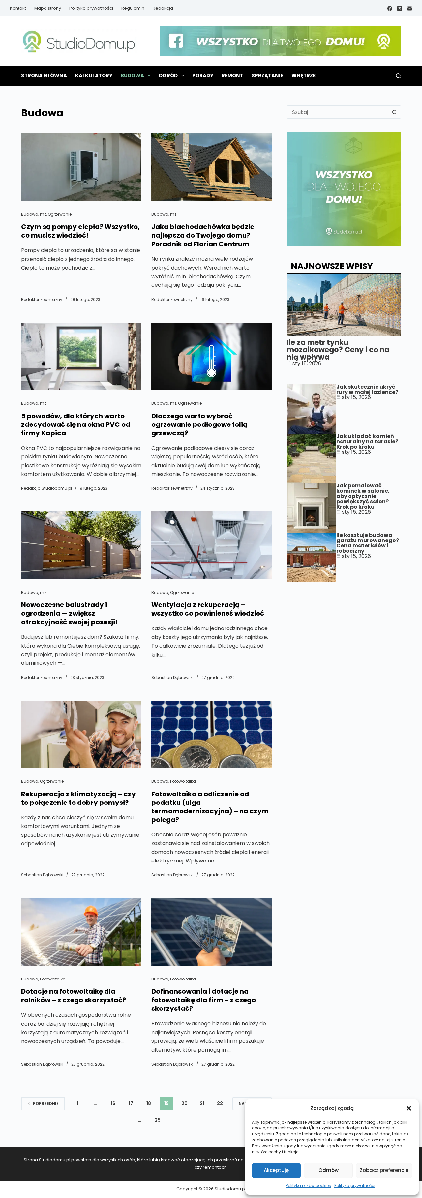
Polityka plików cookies (308, 1185)
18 (148, 1103)
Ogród (168, 75)
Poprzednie (46, 1103)
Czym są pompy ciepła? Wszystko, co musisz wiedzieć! (80, 231)
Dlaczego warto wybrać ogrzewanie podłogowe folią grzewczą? (199, 424)
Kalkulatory (93, 75)
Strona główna (44, 75)
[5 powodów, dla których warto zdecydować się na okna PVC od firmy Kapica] (81, 356)
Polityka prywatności (354, 1185)
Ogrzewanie (60, 214)
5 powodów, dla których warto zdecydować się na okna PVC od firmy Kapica (75, 424)
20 (184, 1103)
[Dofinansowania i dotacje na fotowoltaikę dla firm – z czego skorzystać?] (211, 932)
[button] (409, 1108)
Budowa (132, 75)
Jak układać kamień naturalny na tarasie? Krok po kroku (367, 441)
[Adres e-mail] (409, 8)
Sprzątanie (267, 75)
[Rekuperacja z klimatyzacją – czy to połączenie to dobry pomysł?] (81, 734)
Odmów (328, 1170)
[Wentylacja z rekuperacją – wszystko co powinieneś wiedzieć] (211, 545)
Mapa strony (47, 8)
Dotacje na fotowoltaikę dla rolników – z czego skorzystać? (73, 996)
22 (220, 1103)
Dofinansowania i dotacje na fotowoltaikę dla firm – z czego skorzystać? (203, 1000)
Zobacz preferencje (384, 1170)
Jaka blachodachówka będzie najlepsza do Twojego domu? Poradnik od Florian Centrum (202, 235)
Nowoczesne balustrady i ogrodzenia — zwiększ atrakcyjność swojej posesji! (69, 613)
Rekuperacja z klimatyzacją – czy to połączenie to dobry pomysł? (78, 798)
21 (202, 1103)
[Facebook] (389, 8)
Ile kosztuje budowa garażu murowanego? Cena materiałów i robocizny (367, 543)
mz (43, 214)
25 (158, 1120)
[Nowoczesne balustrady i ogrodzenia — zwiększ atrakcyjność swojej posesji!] (81, 545)
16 (113, 1103)
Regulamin (132, 8)
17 (131, 1103)
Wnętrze (303, 75)
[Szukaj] (398, 75)
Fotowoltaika (183, 781)
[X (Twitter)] (399, 8)
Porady (202, 75)
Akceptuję (276, 1170)
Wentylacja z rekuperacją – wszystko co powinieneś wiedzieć (207, 609)
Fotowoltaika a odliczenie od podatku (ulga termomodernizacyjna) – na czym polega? (210, 806)
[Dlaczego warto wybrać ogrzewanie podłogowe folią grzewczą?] (211, 356)
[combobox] (337, 112)
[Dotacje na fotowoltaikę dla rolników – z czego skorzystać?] (81, 932)
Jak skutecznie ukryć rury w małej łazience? (367, 389)
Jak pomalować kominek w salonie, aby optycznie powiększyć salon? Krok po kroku (363, 496)
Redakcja (163, 8)
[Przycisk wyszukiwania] (394, 112)
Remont (232, 75)
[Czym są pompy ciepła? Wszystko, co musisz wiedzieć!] (81, 167)
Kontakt (18, 8)
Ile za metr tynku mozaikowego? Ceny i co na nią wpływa (338, 349)
